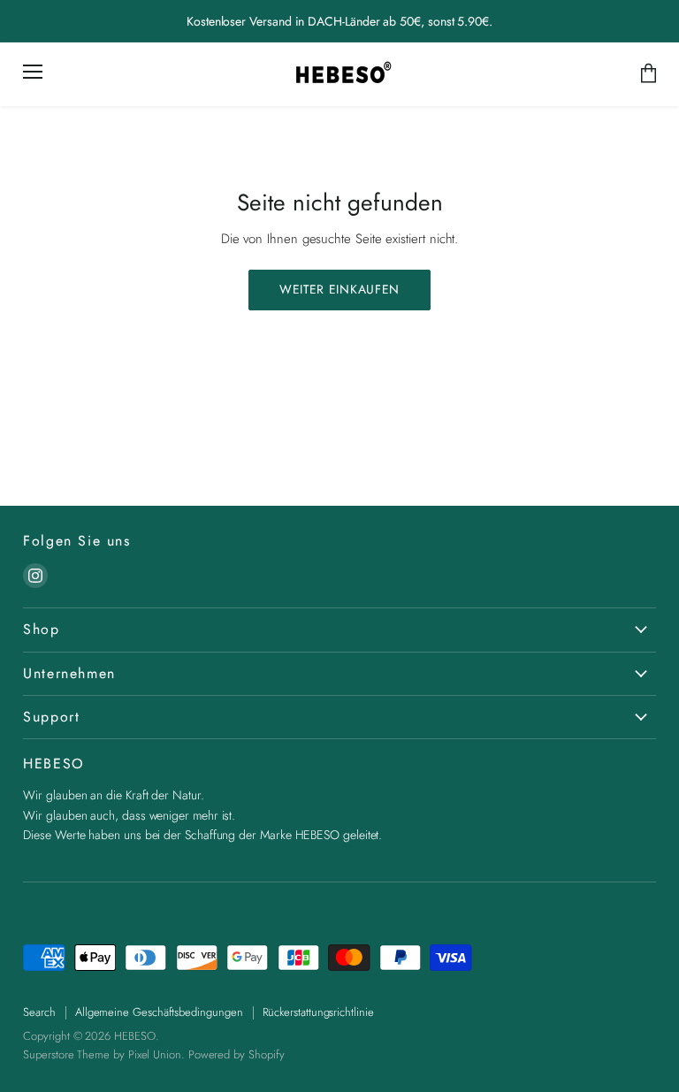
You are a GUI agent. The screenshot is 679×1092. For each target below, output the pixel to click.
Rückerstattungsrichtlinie (318, 1012)
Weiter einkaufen (339, 289)
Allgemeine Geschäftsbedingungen (159, 1012)
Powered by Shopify (236, 1054)
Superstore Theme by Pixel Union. (104, 1054)
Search (39, 1012)
